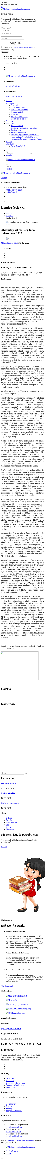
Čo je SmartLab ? (18, 146)
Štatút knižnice (17, 126)
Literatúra (10, 829)
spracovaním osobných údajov (22, 47)
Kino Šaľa (10, 1081)
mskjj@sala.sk (11, 192)
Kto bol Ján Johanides (19, 110)
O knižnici (10, 103)
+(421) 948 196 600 (11, 1028)
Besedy (9, 820)
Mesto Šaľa (10, 1087)
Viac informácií (7, 986)
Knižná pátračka (8, 793)
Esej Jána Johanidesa (19, 116)
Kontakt (9, 141)
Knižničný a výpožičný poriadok (24, 128)
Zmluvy (9, 1108)
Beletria (9, 818)
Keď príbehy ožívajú (10, 803)
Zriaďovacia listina (18, 132)
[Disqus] (22, 739)
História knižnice (17, 112)
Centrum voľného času (15, 1085)
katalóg (9, 155)
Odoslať (5, 52)
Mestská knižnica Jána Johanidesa (21, 1140)
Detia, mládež (11, 822)
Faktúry (9, 1106)
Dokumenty (10, 123)
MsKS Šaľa (10, 1078)
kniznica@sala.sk (13, 86)
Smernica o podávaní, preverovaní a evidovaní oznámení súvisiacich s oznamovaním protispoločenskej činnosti (27, 137)
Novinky (9, 121)
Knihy (8, 827)
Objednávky (11, 1104)
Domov (9, 101)
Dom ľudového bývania (15, 1083)
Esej (7, 825)
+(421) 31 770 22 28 (14, 96)
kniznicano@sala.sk (14, 1127)
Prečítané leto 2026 (9, 783)
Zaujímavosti (16, 130)
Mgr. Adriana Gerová (9, 243)
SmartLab (10, 144)
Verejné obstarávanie (14, 1111)
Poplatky (14, 114)
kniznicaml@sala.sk (14, 1136)
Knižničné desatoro (18, 119)
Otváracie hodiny (18, 107)
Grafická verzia (12, 1151)
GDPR (9, 1153)
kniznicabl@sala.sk (13, 1131)
